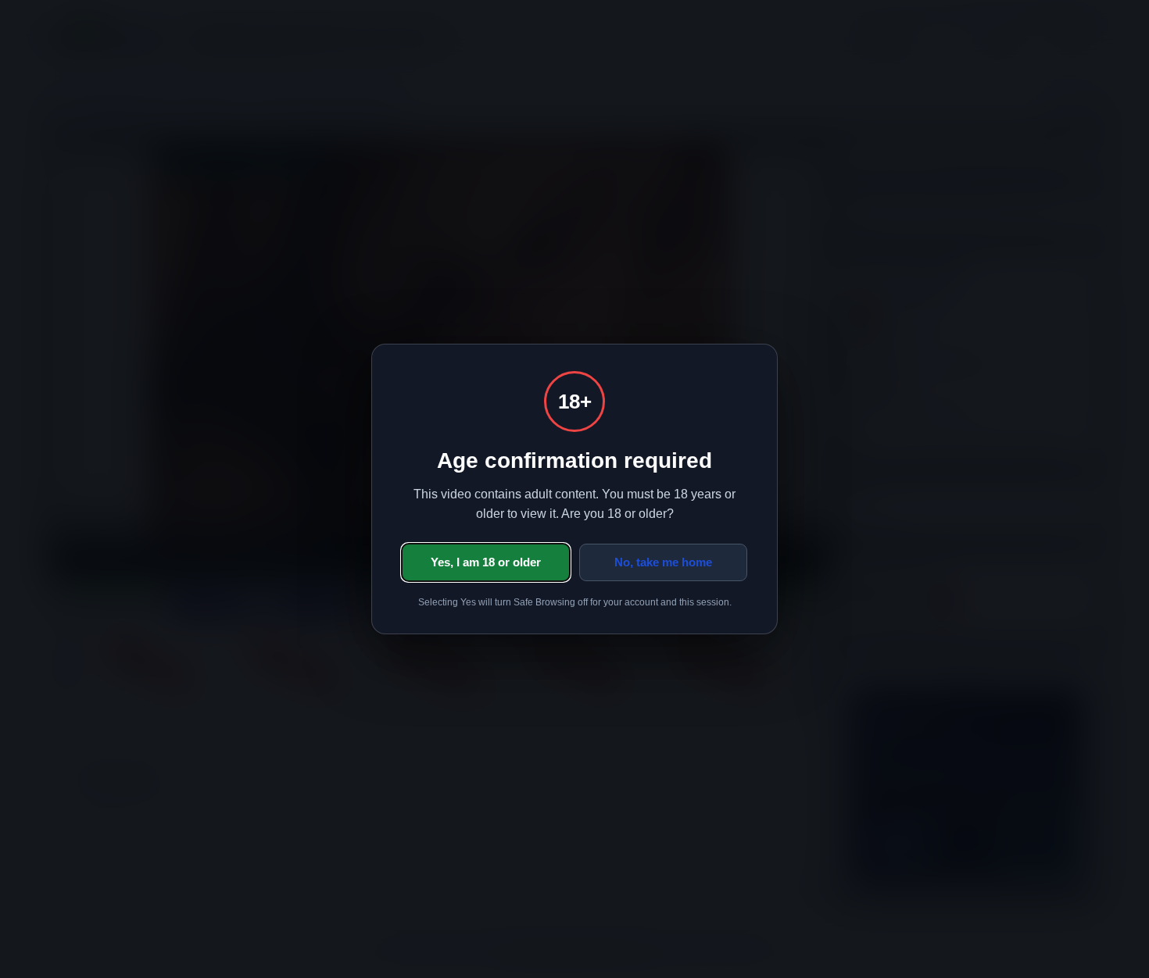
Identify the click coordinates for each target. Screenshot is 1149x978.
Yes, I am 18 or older (486, 562)
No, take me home (663, 562)
